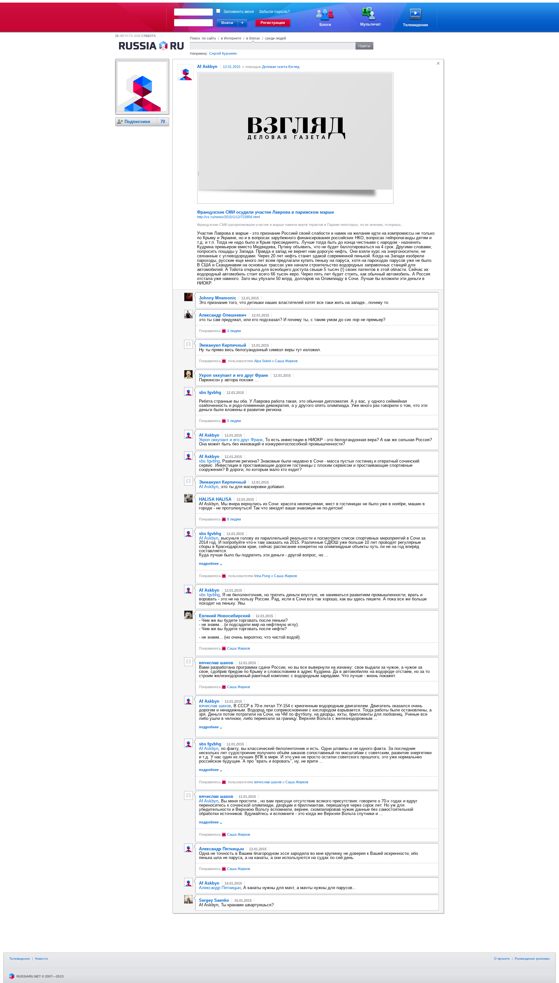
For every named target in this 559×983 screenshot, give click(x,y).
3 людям (234, 331)
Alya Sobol (262, 361)
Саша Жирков (286, 361)
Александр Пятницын (220, 887)
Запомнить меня (239, 11)
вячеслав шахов (215, 705)
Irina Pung (262, 576)
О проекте (502, 958)
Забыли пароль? (274, 11)
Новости (41, 958)
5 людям (234, 421)
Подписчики (137, 121)
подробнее (209, 563)
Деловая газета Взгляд (280, 67)
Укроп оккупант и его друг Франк (231, 439)
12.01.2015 (231, 67)
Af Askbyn (208, 486)
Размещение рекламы (532, 958)
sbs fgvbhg (209, 461)
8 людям (234, 519)
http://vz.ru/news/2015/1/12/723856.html (228, 217)
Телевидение (19, 958)
